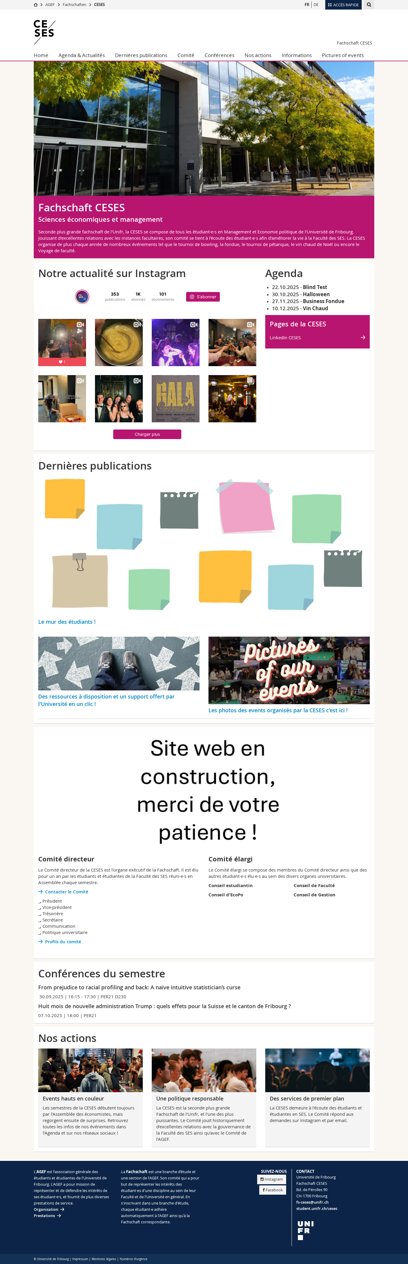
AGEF (50, 4)
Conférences (219, 55)
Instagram (274, 1179)
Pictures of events (343, 55)
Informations (297, 55)
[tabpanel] (204, 136)
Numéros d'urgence (134, 1259)
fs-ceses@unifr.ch (312, 1202)
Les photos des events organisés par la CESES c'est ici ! (278, 710)
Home (41, 55)
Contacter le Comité (66, 892)
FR (307, 4)
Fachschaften (74, 4)
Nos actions (258, 55)
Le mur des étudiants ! (67, 621)
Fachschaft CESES (354, 43)
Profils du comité (63, 942)
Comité (185, 55)
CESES (99, 4)
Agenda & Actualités (82, 55)
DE (316, 4)
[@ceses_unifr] (82, 297)
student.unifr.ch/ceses (316, 1208)
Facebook (274, 1190)
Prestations (44, 1215)
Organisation (46, 1209)
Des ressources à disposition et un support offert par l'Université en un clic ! (106, 700)
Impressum (80, 1259)
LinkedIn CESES (285, 337)
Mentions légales (104, 1259)
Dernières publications (141, 55)
